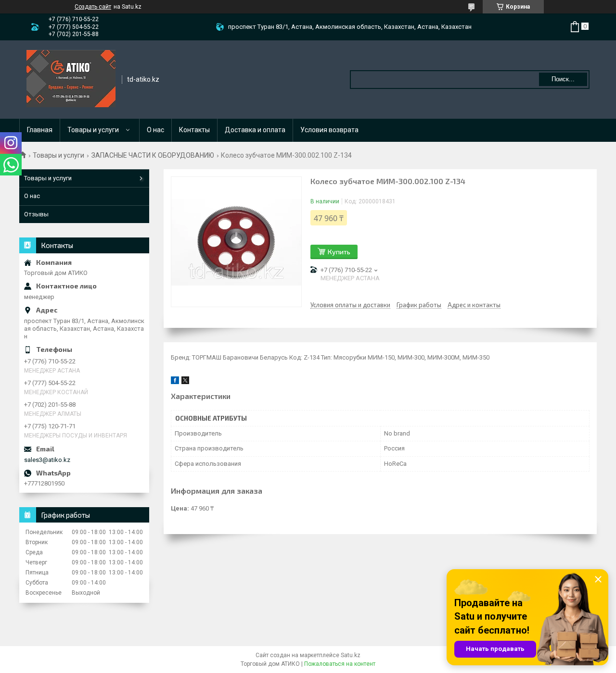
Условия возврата (329, 130)
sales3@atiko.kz (47, 459)
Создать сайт (93, 6)
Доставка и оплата (255, 130)
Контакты (194, 130)
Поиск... (563, 79)
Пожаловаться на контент (339, 664)
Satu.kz (350, 655)
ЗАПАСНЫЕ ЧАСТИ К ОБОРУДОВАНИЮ (152, 155)
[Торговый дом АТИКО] (71, 79)
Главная (39, 130)
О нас (155, 130)
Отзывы (36, 214)
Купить (339, 252)
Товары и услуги (93, 130)
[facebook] (175, 382)
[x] (185, 382)
